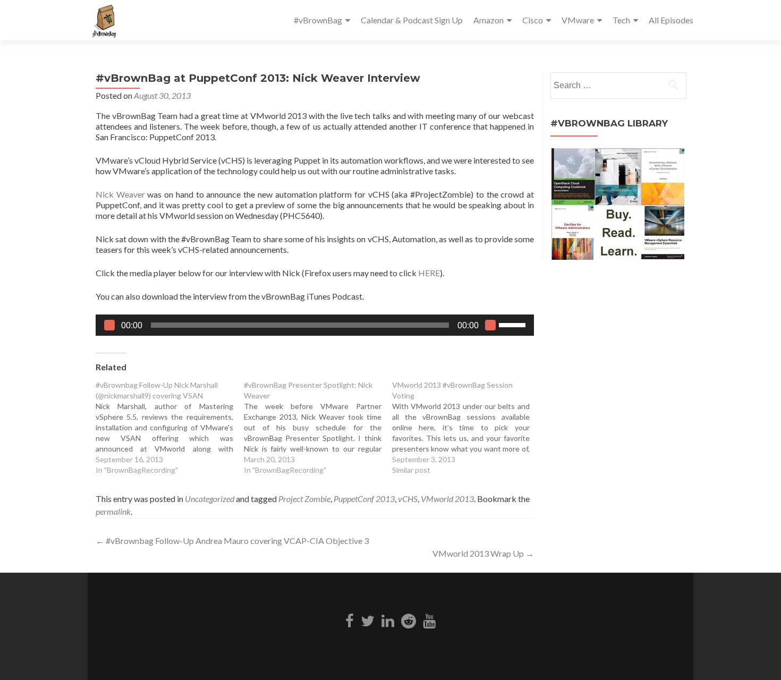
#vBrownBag (318, 20)
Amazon (488, 20)
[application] (315, 325)
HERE (429, 273)
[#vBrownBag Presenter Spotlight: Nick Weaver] (318, 427)
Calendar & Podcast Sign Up (412, 20)
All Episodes (671, 20)
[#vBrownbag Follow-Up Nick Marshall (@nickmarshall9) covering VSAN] (170, 427)
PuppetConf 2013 (364, 499)
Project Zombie (304, 499)
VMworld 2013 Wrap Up (483, 553)
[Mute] (490, 325)
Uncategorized (209, 499)
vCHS (408, 499)
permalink (113, 511)
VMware (578, 20)
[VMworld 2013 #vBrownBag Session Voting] (466, 427)
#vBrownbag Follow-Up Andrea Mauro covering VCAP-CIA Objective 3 (232, 541)
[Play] (109, 325)
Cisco (532, 20)
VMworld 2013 (447, 499)
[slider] (514, 324)
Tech (621, 20)
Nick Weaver (120, 194)
